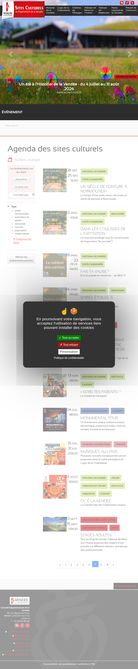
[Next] (127, 52)
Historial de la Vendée (50, 10)
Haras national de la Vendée (117, 10)
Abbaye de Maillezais (104, 10)
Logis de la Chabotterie (63, 8)
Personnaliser (69, 351)
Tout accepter (70, 337)
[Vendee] (22, 10)
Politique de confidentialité (69, 357)
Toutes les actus (126, 77)
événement (12, 112)
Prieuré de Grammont (131, 8)
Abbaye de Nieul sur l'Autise (90, 10)
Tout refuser (70, 344)
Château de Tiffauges (77, 10)
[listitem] (121, 2)
